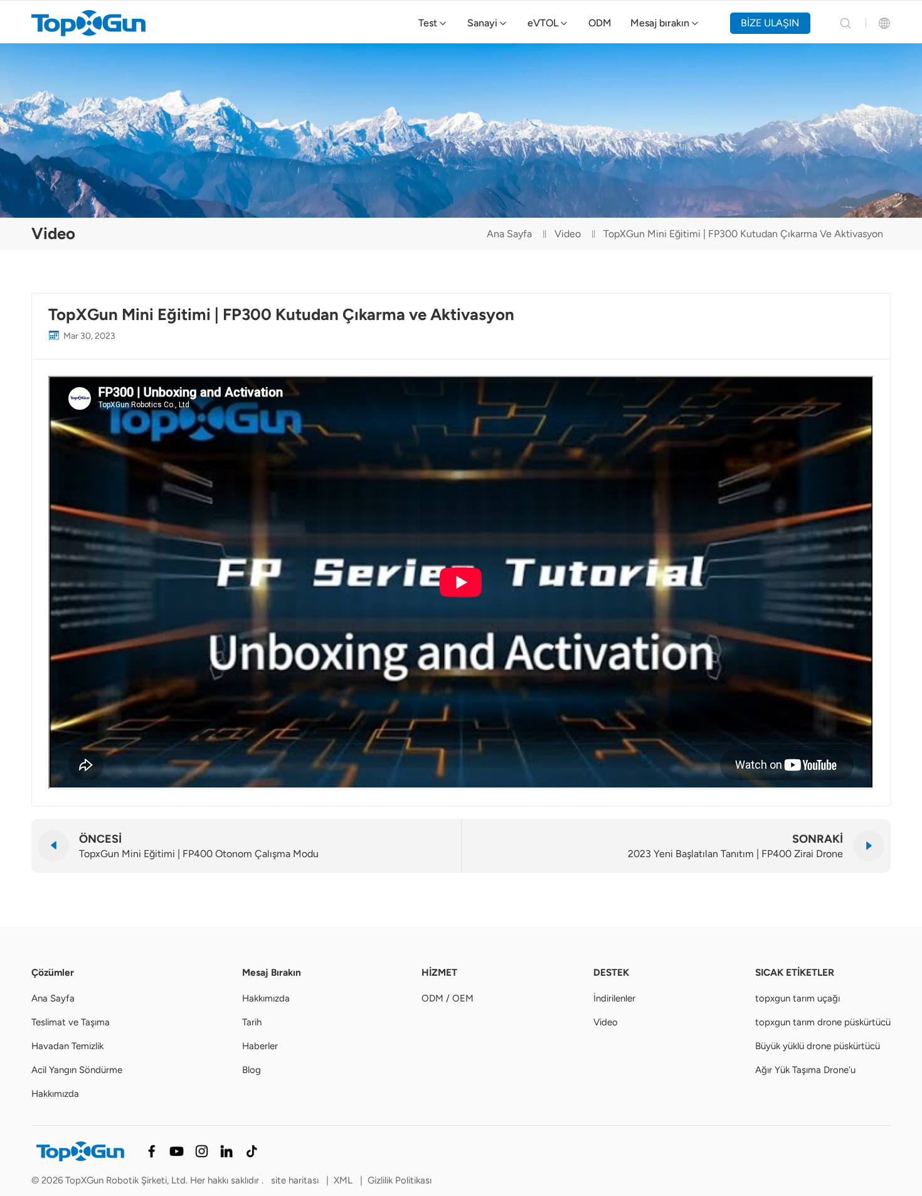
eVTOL (542, 23)
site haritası (296, 1180)
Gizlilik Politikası (400, 1180)
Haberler (260, 1046)
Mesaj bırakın (659, 23)
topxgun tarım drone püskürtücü (823, 1022)
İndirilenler (614, 998)
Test (427, 23)
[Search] (845, 23)
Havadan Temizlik (67, 1046)
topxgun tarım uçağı (797, 998)
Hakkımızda (55, 1093)
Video (567, 234)
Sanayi (482, 23)
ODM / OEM (447, 998)
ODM (600, 23)
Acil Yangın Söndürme (76, 1070)
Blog (251, 1070)
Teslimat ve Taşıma (70, 1022)
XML (343, 1180)
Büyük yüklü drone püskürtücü (817, 1046)
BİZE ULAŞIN (770, 23)
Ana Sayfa (509, 234)
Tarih (252, 1022)
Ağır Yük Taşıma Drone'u (805, 1070)
